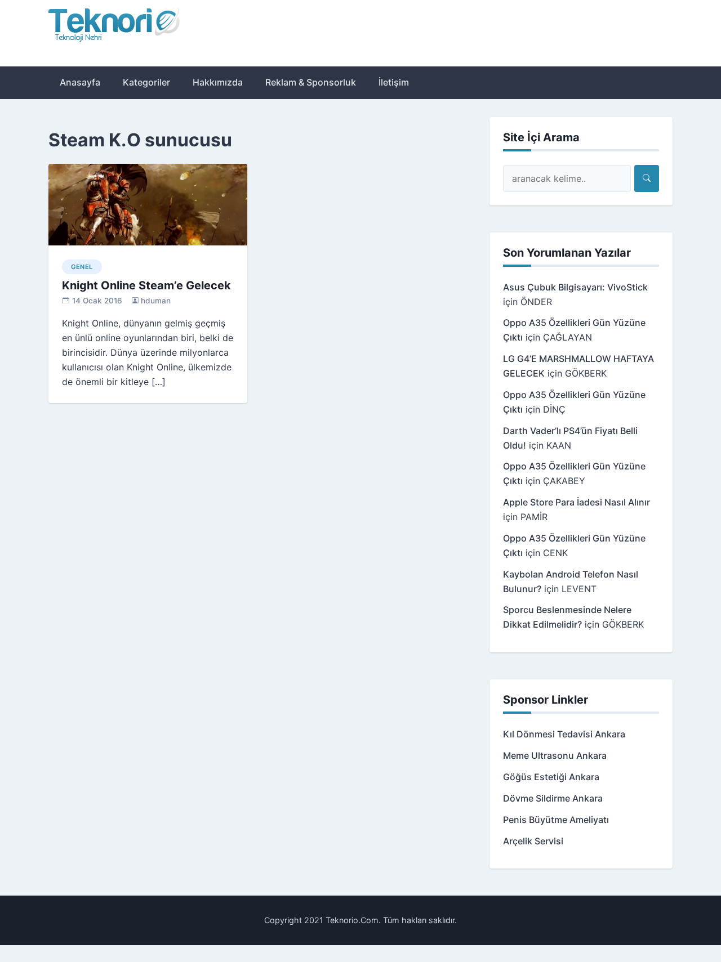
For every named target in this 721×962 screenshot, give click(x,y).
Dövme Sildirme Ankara (553, 798)
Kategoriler (146, 82)
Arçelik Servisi (533, 841)
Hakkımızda (218, 82)
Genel (82, 267)
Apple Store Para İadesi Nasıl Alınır (576, 502)
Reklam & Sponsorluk (310, 82)
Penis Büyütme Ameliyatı (556, 819)
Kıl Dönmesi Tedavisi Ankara (564, 734)
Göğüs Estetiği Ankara (551, 776)
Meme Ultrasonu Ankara (555, 755)
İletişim (394, 82)
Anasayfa (80, 82)
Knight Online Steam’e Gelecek (146, 285)
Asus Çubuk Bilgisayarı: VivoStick (575, 287)
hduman (156, 300)
